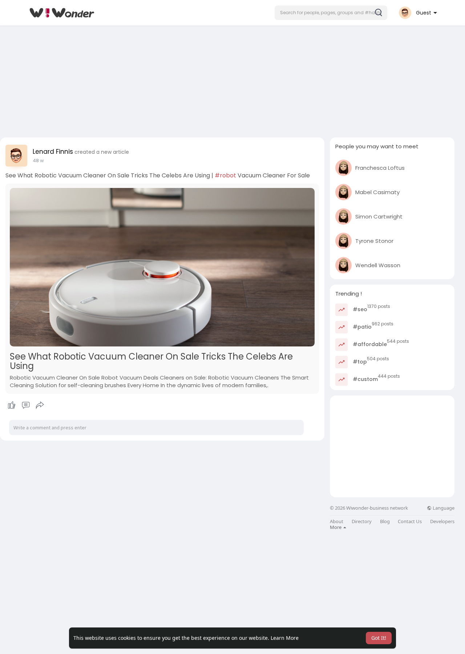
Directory (362, 521)
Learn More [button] (285, 637)
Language (443, 508)
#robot (225, 175)
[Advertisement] (232, 79)
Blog (385, 521)
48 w (38, 160)
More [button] (336, 527)
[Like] (25, 405)
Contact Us (410, 521)
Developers (442, 521)
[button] (331, 12)
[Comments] (26, 405)
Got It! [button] (378, 637)
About (336, 521)
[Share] (40, 405)
